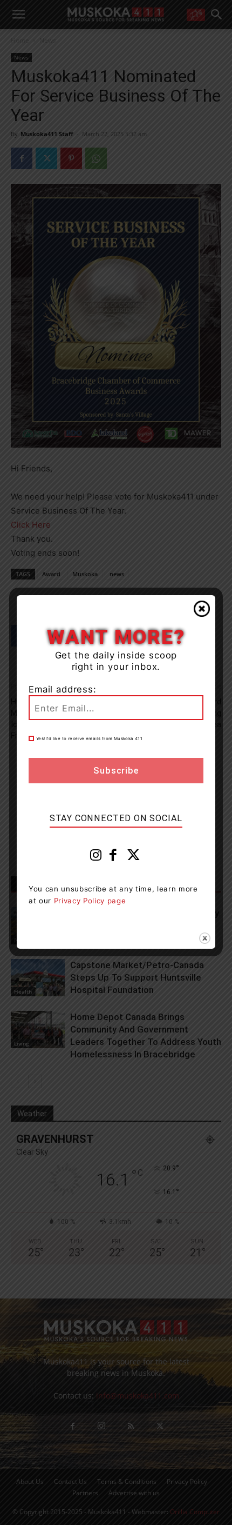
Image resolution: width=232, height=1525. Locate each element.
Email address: (63, 689)
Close (202, 609)
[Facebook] (113, 857)
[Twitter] (133, 857)
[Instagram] (96, 857)
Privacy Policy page (90, 900)
